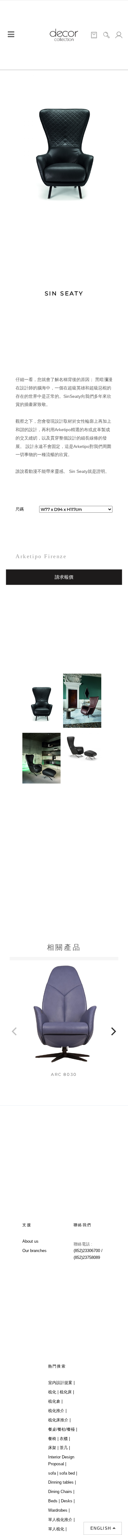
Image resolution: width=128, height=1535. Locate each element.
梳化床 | (67, 1392)
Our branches (34, 1250)
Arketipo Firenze (41, 556)
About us (30, 1241)
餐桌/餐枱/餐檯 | (62, 1429)
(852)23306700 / (88, 1250)
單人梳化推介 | (61, 1519)
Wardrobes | (59, 1510)
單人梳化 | (57, 1529)
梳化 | (53, 1392)
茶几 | (65, 1447)
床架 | (53, 1447)
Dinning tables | (62, 1482)
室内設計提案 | (61, 1382)
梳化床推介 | (59, 1420)
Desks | (68, 1501)
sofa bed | (68, 1473)
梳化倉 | (55, 1401)
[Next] (113, 1031)
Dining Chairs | (61, 1491)
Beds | (54, 1501)
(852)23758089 (87, 1257)
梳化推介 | (57, 1410)
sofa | (53, 1473)
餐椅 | (53, 1438)
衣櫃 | (65, 1438)
